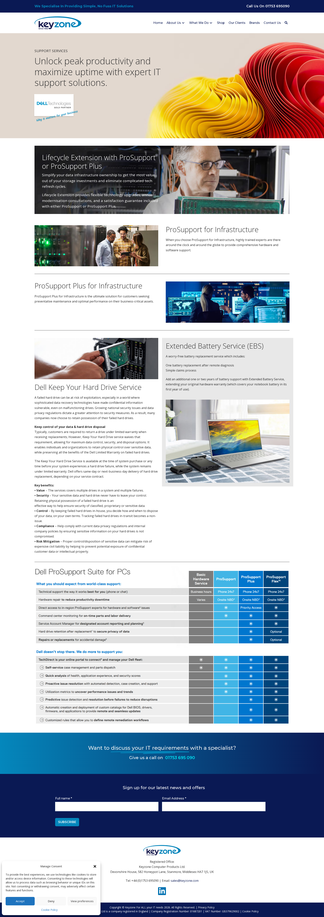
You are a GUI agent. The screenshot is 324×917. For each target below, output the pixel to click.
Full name (63, 798)
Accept (20, 901)
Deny (51, 901)
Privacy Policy (206, 907)
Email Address (174, 798)
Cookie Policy (49, 910)
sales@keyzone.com (185, 881)
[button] (95, 866)
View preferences (82, 901)
